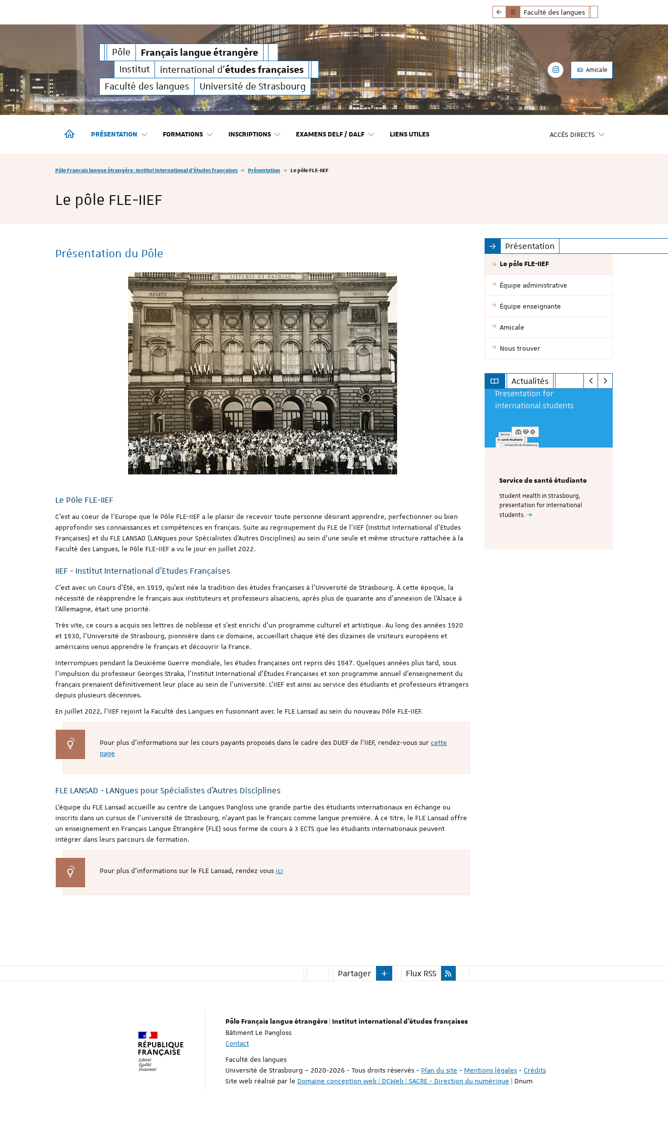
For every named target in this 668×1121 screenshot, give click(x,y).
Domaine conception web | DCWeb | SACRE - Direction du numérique (403, 1080)
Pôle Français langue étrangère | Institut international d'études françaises (146, 170)
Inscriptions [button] (249, 134)
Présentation (264, 170)
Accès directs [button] (572, 134)
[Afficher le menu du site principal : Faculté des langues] (499, 12)
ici (279, 870)
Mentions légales (490, 1070)
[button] (384, 973)
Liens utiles (409, 134)
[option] (549, 469)
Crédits (535, 1070)
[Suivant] (605, 381)
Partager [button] (354, 973)
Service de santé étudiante (543, 480)
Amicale (595, 70)
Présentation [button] (114, 134)
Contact (237, 1043)
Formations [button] (183, 134)
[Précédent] (591, 381)
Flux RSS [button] (421, 973)
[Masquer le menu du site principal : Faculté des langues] (601, 12)
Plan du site (439, 1070)
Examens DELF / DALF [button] (330, 134)
